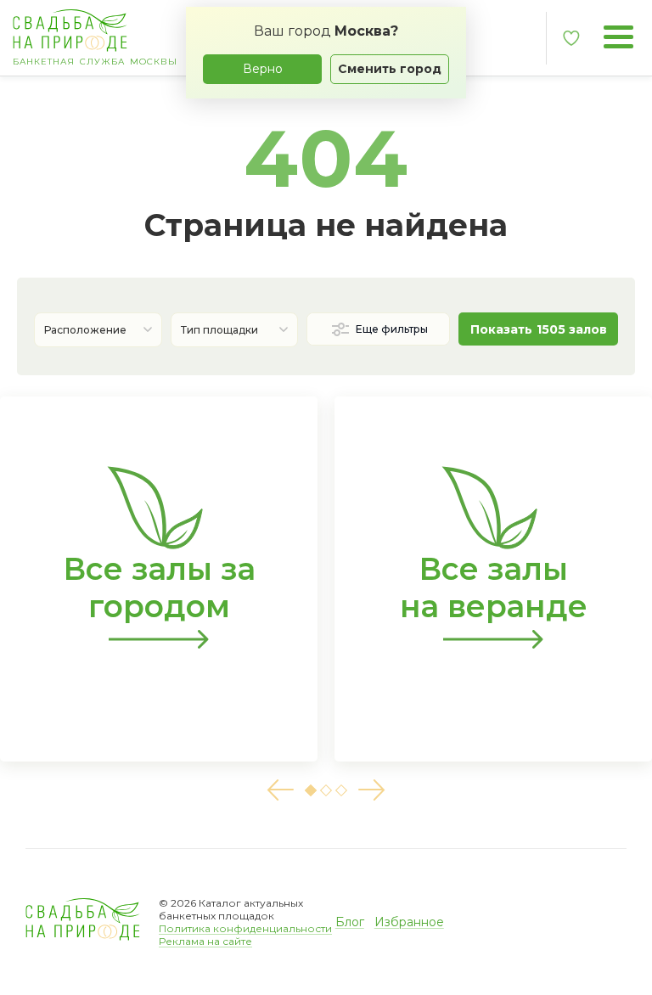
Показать (538, 329)
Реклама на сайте (205, 941)
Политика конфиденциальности (245, 928)
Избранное (409, 922)
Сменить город (389, 68)
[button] (280, 790)
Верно (263, 68)
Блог (349, 922)
